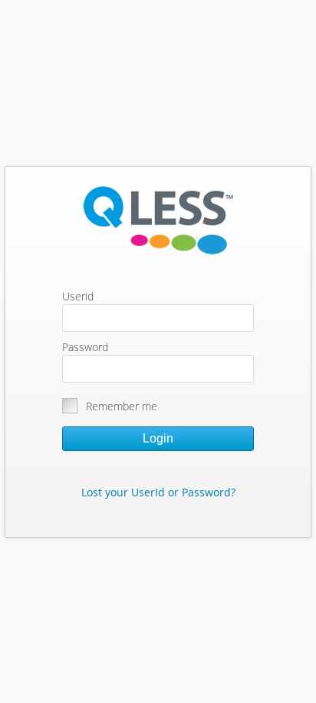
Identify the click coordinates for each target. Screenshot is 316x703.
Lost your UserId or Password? (158, 492)
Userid (78, 296)
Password (85, 347)
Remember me (121, 406)
